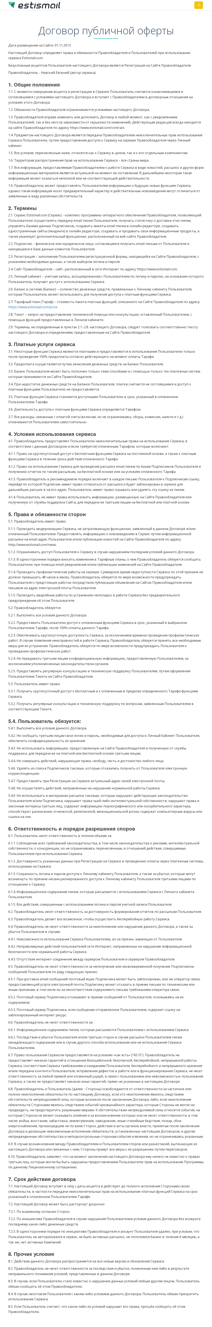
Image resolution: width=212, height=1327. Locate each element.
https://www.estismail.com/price (32, 307)
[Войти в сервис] (198, 5)
